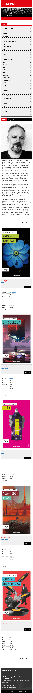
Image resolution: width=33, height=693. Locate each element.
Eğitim (4, 54)
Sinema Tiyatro (7, 98)
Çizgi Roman (6, 44)
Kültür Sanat (6, 83)
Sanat (4, 93)
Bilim (4, 39)
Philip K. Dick (4, 282)
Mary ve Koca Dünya (6, 623)
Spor (4, 106)
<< (20, 222)
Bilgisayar (5, 36)
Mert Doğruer (12, 378)
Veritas (5, 111)
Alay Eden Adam (5, 537)
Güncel (5, 65)
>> (29, 222)
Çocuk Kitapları (7, 46)
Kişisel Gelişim (7, 77)
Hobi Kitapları (6, 70)
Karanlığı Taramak (6, 281)
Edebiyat (5, 52)
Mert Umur (11, 635)
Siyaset (5, 101)
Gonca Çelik (11, 549)
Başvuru (5, 33)
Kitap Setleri (6, 80)
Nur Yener (11, 463)
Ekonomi (5, 57)
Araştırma (5, 31)
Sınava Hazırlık (7, 96)
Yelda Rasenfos (12, 292)
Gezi (4, 62)
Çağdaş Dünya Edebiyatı (9, 41)
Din (4, 49)
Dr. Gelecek (4, 366)
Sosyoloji (5, 103)
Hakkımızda (5, 673)
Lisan (4, 85)
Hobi (4, 67)
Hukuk (5, 72)
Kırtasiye (5, 75)
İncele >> (27, 287)
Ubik (2, 452)
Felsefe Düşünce (7, 59)
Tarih (4, 109)
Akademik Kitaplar (8, 28)
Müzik (4, 88)
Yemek (5, 114)
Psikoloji (5, 90)
